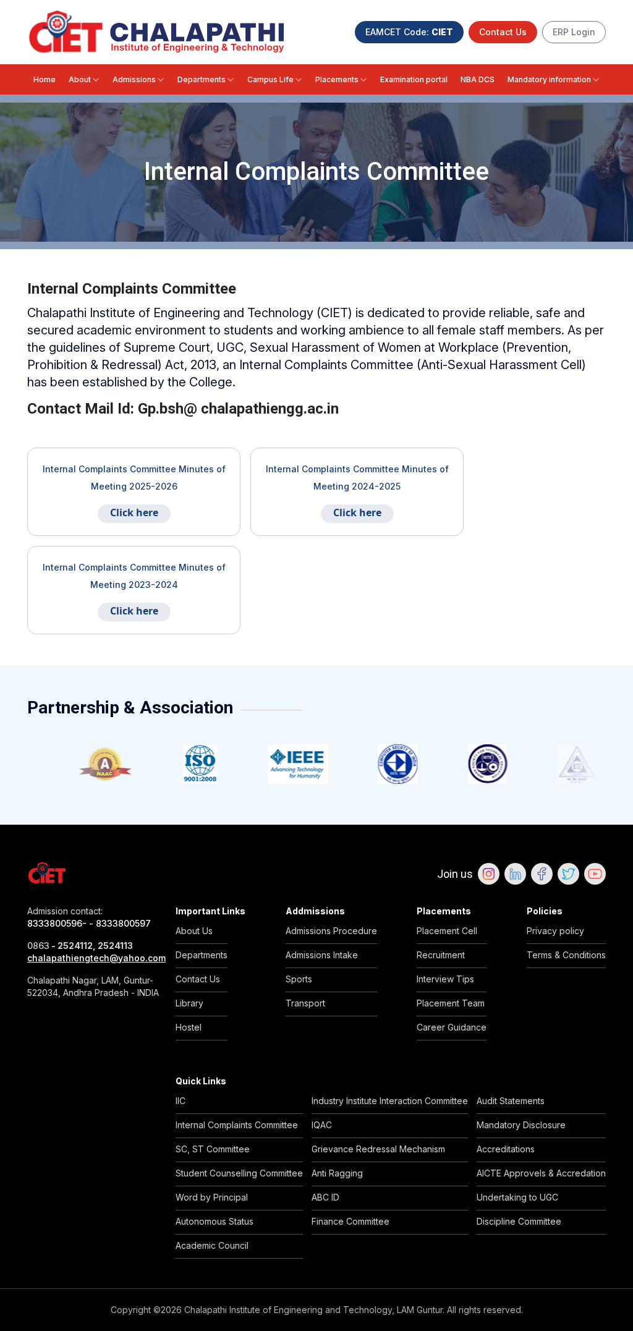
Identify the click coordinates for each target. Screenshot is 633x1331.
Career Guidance (451, 1027)
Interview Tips (445, 979)
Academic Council (212, 1245)
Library (189, 1003)
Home (44, 79)
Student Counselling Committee (239, 1173)
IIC (180, 1100)
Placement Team (451, 1003)
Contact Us (503, 32)
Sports (299, 979)
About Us (194, 930)
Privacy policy (555, 930)
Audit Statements (511, 1100)
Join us (455, 873)
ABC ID (325, 1197)
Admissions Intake (322, 955)
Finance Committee (350, 1221)
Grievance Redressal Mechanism (378, 1149)
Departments (201, 79)
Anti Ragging (337, 1173)
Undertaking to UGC (517, 1197)
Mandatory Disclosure (521, 1125)
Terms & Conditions (566, 955)
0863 (38, 945)
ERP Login (574, 32)
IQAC (322, 1125)
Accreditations (506, 1149)
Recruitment (441, 955)
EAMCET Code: (409, 32)
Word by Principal (212, 1197)
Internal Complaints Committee (237, 1125)
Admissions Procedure (331, 930)
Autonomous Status (214, 1221)
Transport (305, 1003)
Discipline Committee (519, 1221)
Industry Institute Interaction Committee (390, 1100)
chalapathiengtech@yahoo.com (94, 958)
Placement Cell (447, 930)
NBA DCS (478, 79)
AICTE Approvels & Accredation (541, 1173)
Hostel (189, 1027)
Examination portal (414, 79)
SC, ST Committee (213, 1149)
